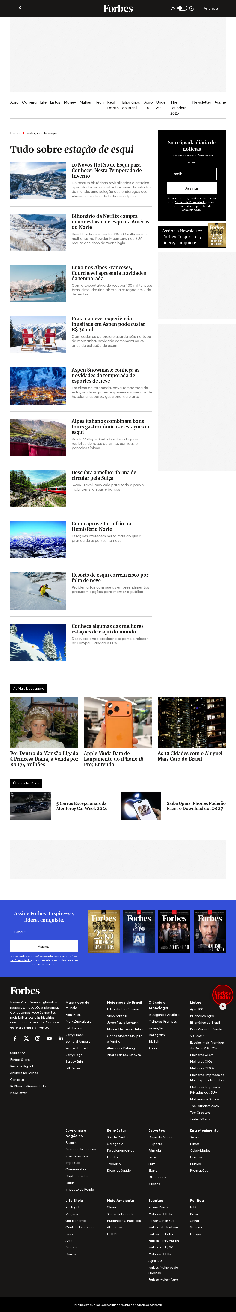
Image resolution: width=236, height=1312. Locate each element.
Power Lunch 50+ (161, 1221)
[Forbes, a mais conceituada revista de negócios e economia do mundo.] (118, 8)
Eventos (196, 1157)
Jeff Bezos (73, 1028)
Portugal (72, 1207)
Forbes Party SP (160, 1247)
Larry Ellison (74, 1035)
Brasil (194, 1214)
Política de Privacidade (190, 202)
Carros (70, 1254)
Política (197, 1200)
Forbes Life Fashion (163, 1227)
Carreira (29, 102)
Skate (152, 1170)
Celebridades (200, 1150)
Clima (111, 1207)
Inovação (155, 1028)
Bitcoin (71, 1143)
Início (15, 133)
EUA (193, 1207)
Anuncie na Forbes (24, 1073)
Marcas (71, 1247)
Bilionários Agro (202, 1016)
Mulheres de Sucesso (206, 1099)
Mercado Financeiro (80, 1149)
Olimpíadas (157, 1177)
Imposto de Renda (79, 1189)
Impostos (72, 1163)
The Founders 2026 (178, 108)
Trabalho (114, 1164)
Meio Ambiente (120, 1200)
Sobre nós (17, 1053)
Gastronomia (75, 1221)
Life (43, 102)
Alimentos (115, 1227)
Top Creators (200, 1112)
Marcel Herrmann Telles (125, 1029)
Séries (194, 1137)
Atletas (154, 1184)
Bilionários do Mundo (206, 1029)
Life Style (74, 1200)
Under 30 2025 (201, 1119)
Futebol (154, 1157)
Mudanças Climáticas (124, 1221)
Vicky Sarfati (117, 1016)
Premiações (199, 1170)
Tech (99, 102)
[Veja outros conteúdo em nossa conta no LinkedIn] (60, 1038)
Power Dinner (158, 1207)
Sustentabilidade (120, 1214)
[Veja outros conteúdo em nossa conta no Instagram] (37, 1038)
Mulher (85, 102)
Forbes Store (20, 1060)
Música (195, 1164)
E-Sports (155, 1144)
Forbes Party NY (161, 1234)
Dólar (69, 1183)
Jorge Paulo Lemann (123, 1022)
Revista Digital (21, 1066)
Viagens (71, 1214)
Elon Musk (73, 1015)
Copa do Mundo (161, 1137)
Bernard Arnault (77, 1041)
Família (112, 1157)
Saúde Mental (117, 1137)
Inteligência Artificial (164, 1015)
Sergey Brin (74, 1061)
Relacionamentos (120, 1150)
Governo (196, 1227)
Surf (151, 1164)
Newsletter (201, 102)
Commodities (76, 1169)
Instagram (156, 1035)
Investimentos (76, 1156)
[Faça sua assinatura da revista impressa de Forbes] (104, 931)
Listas (55, 102)
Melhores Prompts (162, 1021)
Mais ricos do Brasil (124, 1002)
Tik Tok (153, 1041)
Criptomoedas (76, 1176)
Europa (195, 1234)
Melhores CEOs (201, 1055)
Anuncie (211, 8)
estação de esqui (42, 133)
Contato (17, 1080)
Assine (220, 102)
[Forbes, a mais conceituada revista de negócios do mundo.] (35, 990)
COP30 (112, 1234)
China (194, 1221)
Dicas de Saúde (119, 1170)
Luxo (69, 1234)
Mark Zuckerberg (78, 1021)
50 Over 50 (198, 1036)
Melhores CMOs (202, 1068)
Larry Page (73, 1055)
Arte (68, 1241)
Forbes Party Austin (163, 1241)
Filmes (195, 1144)
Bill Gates (72, 1068)
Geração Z (115, 1144)
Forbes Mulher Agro (163, 1279)
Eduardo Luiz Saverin (123, 1009)
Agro (14, 102)
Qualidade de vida (79, 1227)
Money (70, 102)
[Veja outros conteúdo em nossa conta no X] (26, 1038)
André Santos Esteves (124, 1055)
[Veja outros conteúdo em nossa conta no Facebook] (14, 1038)
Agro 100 (196, 1009)
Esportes (156, 1130)
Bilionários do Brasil (205, 1022)
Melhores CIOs (201, 1061)
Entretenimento (204, 1130)
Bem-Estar (116, 1130)
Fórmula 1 (155, 1150)
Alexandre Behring (121, 1048)
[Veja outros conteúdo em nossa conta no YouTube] (49, 1038)
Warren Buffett (76, 1048)
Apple (152, 1048)
